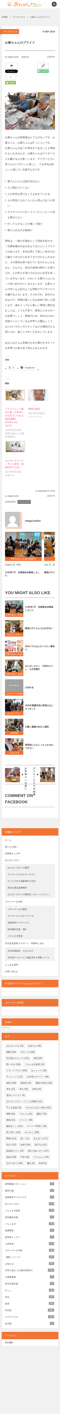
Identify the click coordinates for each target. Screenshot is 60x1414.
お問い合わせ (11, 971)
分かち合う (14, 1163)
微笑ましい (14, 1126)
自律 (25, 1144)
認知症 (25, 1083)
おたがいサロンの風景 (18, 867)
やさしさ (27, 1052)
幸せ (23, 1089)
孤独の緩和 (34, 409)
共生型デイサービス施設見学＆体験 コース (28, 957)
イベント (25, 1120)
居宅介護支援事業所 (17, 887)
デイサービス (10, 31)
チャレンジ (14, 1076)
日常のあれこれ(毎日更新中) (14, 615)
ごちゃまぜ (14, 753)
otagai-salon (13, 57)
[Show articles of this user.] (12, 519)
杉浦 (42, 1163)
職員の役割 (44, 1083)
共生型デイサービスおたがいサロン (23, 983)
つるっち (25, 1114)
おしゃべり (38, 1070)
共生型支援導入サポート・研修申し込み (24, 943)
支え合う (41, 1138)
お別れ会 (29, 687)
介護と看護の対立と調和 (37, 727)
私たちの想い (11, 847)
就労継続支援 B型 (17, 929)
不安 (24, 1157)
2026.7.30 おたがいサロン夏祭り (40, 648)
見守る (41, 1144)
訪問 (36, 1089)
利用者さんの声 (12, 853)
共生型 (28, 1310)
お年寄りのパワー (38, 1076)
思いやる (13, 1064)
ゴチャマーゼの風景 (17, 909)
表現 (38, 1058)
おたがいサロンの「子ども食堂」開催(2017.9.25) (14, 464)
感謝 (11, 1052)
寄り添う (13, 1132)
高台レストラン (15, 1095)
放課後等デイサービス (19, 922)
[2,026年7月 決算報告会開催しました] (23, 544)
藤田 (41, 1114)
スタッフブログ (16, 1070)
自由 (11, 1157)
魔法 (30, 1163)
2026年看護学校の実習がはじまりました (39, 707)
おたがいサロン (14, 635)
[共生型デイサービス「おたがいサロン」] (19, 4)
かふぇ (28, 1290)
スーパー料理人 (36, 1126)
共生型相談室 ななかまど (21, 951)
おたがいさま (15, 1046)
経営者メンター (28, 1237)
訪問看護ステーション (28, 1184)
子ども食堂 (14, 1107)
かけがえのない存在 (38, 1107)
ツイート (6, 1027)
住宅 (28, 1297)
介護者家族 (28, 1277)
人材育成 (15, 733)
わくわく (32, 1132)
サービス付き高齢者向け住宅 (22, 881)
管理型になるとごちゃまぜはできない (39, 746)
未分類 (28, 1323)
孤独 (10, 1120)
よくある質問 (11, 965)
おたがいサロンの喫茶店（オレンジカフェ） (29, 894)
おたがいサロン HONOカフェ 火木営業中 (39, 667)
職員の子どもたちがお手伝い (39, 628)
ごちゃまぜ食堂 (15, 936)
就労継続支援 (28, 1217)
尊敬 (11, 1138)
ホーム (8, 840)
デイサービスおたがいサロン (22, 874)
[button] (46, 4)
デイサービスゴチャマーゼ (21, 916)
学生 (10, 1089)
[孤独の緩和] (38, 395)
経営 (28, 1303)
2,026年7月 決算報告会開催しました (22, 574)
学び (11, 1144)
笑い (24, 1138)
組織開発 (28, 1230)
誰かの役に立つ (38, 1151)
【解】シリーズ (28, 1257)
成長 (11, 1083)
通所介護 (28, 1190)
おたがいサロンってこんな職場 (24, 1101)
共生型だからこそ (17, 1058)
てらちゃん (41, 1157)
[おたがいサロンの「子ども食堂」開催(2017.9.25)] (15, 446)
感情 (10, 1114)
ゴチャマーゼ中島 (14, 694)
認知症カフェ (15, 1151)
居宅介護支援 (28, 1283)
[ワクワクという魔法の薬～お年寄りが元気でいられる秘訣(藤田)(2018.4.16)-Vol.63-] (15, 395)
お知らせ (34, 1046)
